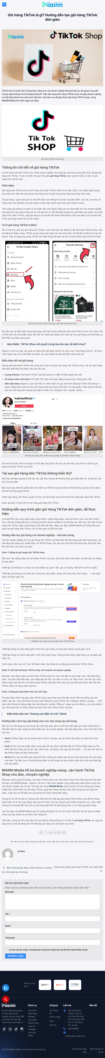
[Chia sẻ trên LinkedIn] (64, 832)
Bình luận (10, 892)
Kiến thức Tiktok (44, 842)
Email (8, 926)
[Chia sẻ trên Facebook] (45, 832)
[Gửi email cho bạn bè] (55, 832)
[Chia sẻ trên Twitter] (50, 832)
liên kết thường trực (86, 842)
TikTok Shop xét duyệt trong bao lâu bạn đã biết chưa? (53, 344)
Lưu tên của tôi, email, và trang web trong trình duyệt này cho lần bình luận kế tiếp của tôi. (48, 950)
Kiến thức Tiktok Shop (60, 842)
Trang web (10, 938)
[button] (4, 4)
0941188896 (73, 1028)
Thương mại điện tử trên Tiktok (47, 713)
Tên (7, 914)
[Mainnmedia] (52, 4)
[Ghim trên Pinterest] (59, 832)
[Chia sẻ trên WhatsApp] (41, 832)
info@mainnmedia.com (75, 1036)
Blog (35, 842)
